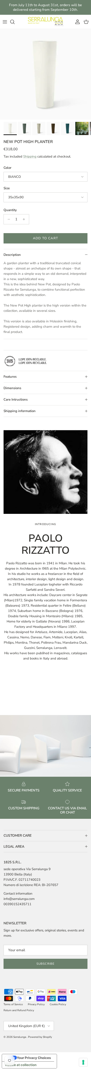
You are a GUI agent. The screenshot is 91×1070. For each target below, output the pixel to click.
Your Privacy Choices (34, 1058)
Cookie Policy (58, 1004)
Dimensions (12, 388)
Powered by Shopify (40, 1037)
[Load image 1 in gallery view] (45, 74)
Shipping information (20, 411)
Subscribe (45, 964)
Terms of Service (13, 1004)
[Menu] (5, 22)
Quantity (10, 210)
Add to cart (45, 238)
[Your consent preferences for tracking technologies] (83, 1062)
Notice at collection (20, 1065)
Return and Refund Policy (19, 1010)
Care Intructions (16, 399)
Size (7, 188)
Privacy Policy (36, 1004)
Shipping (29, 156)
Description (12, 255)
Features (10, 376)
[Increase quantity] (25, 219)
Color (7, 167)
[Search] (14, 22)
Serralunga (20, 1037)
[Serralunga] (45, 21)
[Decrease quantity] (7, 219)
